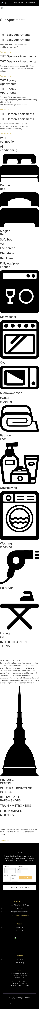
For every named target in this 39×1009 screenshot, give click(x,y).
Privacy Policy (14, 915)
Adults (6, 875)
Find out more (5, 52)
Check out (20, 866)
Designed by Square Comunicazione (19, 1003)
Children (14, 875)
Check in (6, 866)
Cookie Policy (24, 915)
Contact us (4, 841)
